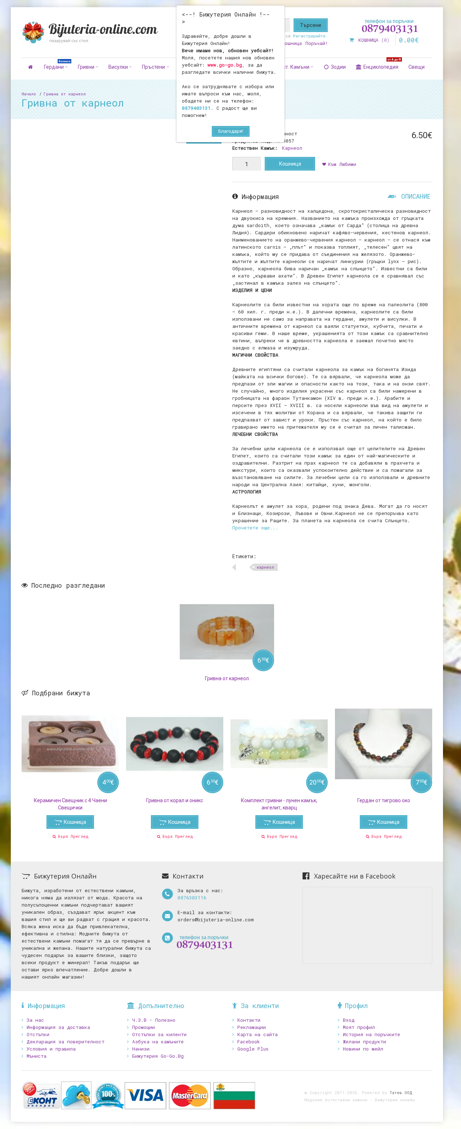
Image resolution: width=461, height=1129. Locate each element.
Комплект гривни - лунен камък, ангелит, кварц (279, 804)
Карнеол (292, 148)
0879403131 (196, 108)
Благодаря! (230, 131)
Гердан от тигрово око (383, 800)
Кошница (290, 164)
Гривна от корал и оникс (174, 800)
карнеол (265, 567)
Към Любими (342, 164)
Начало (29, 93)
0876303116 (192, 897)
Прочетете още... (255, 527)
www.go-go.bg (224, 65)
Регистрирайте (309, 36)
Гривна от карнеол (65, 93)
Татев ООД (401, 1092)
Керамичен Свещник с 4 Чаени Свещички (70, 804)
